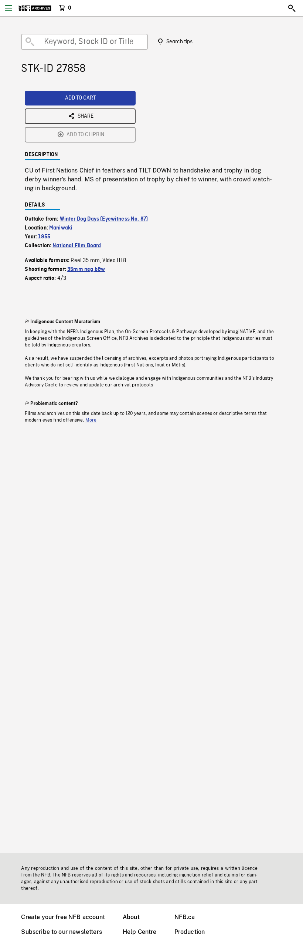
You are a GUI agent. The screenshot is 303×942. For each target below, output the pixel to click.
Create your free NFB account (63, 917)
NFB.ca (184, 917)
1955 (44, 237)
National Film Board (76, 246)
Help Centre (140, 931)
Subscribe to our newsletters (61, 931)
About (131, 917)
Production (189, 931)
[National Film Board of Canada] (34, 8)
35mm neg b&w (86, 269)
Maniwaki (60, 228)
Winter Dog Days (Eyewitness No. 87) (104, 219)
